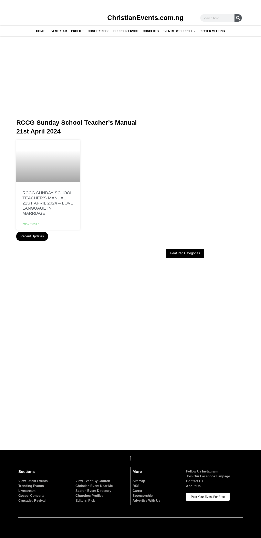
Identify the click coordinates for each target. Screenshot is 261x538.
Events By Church (177, 31)
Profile (77, 31)
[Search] (238, 18)
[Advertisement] (130, 67)
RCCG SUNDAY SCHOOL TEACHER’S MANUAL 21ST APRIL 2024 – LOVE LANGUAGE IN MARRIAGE (47, 203)
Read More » (30, 223)
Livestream (58, 31)
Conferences (98, 31)
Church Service (126, 31)
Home (40, 31)
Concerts (151, 31)
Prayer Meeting (212, 31)
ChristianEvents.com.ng (145, 17)
